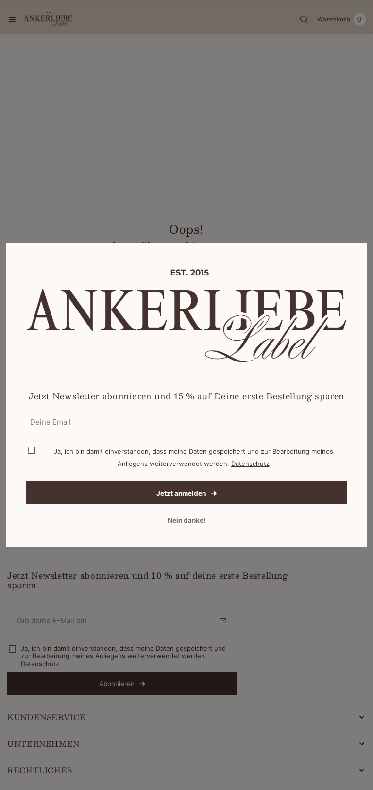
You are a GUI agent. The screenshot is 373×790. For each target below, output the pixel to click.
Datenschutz (250, 463)
